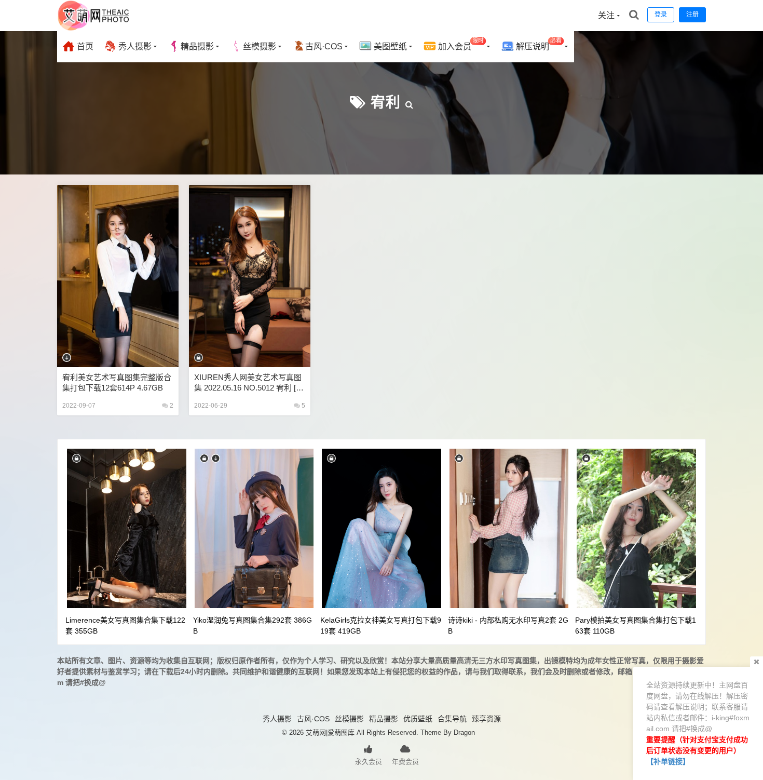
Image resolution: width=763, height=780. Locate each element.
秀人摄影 (134, 46)
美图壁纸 (389, 46)
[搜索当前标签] (409, 103)
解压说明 (538, 44)
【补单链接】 (668, 761)
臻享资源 (486, 719)
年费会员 (405, 761)
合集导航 (452, 719)
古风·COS (324, 46)
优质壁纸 (417, 719)
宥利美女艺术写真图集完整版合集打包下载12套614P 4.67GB (116, 382)
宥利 (386, 103)
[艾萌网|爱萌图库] (94, 28)
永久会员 (368, 761)
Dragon (464, 732)
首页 (84, 46)
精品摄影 (197, 46)
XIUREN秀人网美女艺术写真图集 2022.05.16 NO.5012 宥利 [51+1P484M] (249, 383)
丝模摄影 (259, 46)
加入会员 (460, 44)
